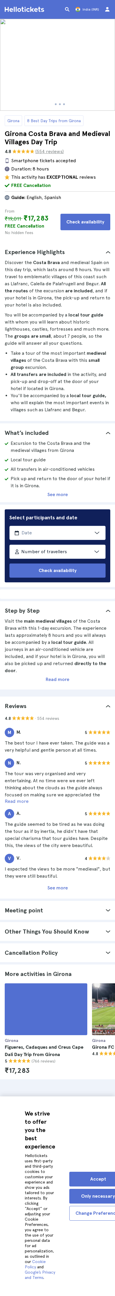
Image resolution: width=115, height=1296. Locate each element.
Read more (57, 679)
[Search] (67, 9)
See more (57, 494)
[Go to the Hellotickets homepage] (25, 9)
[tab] (57, 252)
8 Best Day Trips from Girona (54, 120)
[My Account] (107, 9)
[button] (57, 252)
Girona (13, 120)
